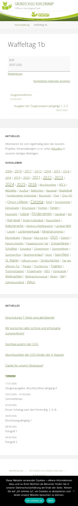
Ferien (54, 208)
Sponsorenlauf (33, 255)
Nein (51, 500)
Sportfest (62, 254)
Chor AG (67, 195)
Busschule (45, 195)
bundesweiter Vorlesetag (21, 195)
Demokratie (12, 208)
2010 (18, 171)
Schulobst (25, 248)
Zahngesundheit (14, 282)
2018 (8, 178)
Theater (26, 266)
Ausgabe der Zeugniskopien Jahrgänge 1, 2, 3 (41, 108)
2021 (36, 177)
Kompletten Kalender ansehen (51, 81)
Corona (36, 201)
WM (62, 276)
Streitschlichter (49, 260)
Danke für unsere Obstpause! (24, 365)
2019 (17, 178)
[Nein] (73, 491)
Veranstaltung (22, 24)
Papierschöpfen (14, 243)
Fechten (42, 208)
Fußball (24, 214)
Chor (56, 195)
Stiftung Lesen (29, 260)
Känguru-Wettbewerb (39, 226)
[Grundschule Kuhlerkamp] (7, 5)
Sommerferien (60, 248)
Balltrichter (37, 190)
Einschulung (28, 208)
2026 (32, 184)
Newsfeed (39, 475)
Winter (54, 276)
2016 (66, 171)
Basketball (65, 190)
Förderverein (42, 213)
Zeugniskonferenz (21, 96)
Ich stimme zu (34, 500)
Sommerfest (13, 254)
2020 (26, 178)
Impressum (16, 470)
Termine (10, 375)
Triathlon (56, 266)
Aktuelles (56, 148)
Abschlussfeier (48, 184)
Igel (70, 214)
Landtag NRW (63, 226)
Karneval (13, 220)
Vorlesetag (59, 271)
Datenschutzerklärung (46, 470)
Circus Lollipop (17, 202)
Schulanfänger (60, 243)
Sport (48, 254)
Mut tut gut (41, 238)
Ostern (65, 238)
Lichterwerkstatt (28, 231)
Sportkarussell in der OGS (21, 344)
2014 (47, 171)
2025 (21, 184)
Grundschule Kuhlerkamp (34, 3)
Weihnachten (13, 276)
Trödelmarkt (34, 271)
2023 (58, 177)
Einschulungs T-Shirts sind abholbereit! (29, 318)
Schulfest (11, 249)
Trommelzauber (14, 271)
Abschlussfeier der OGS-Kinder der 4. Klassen (34, 355)
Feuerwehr (11, 214)
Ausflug (23, 190)
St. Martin (12, 260)
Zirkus (31, 282)
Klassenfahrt (53, 220)
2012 (38, 171)
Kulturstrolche (14, 226)
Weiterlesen (15, 73)
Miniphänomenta (52, 231)
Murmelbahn (12, 238)
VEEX (47, 271)
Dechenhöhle (62, 202)
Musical (27, 238)
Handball (60, 214)
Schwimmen (41, 248)
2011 (28, 171)
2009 (8, 171)
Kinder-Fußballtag (33, 220)
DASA (49, 202)
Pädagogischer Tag (37, 243)
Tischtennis (41, 266)
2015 (57, 171)
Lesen (11, 231)
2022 (47, 177)
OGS (54, 237)
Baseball (51, 190)
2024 (9, 184)
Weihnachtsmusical (36, 276)
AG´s (62, 184)
